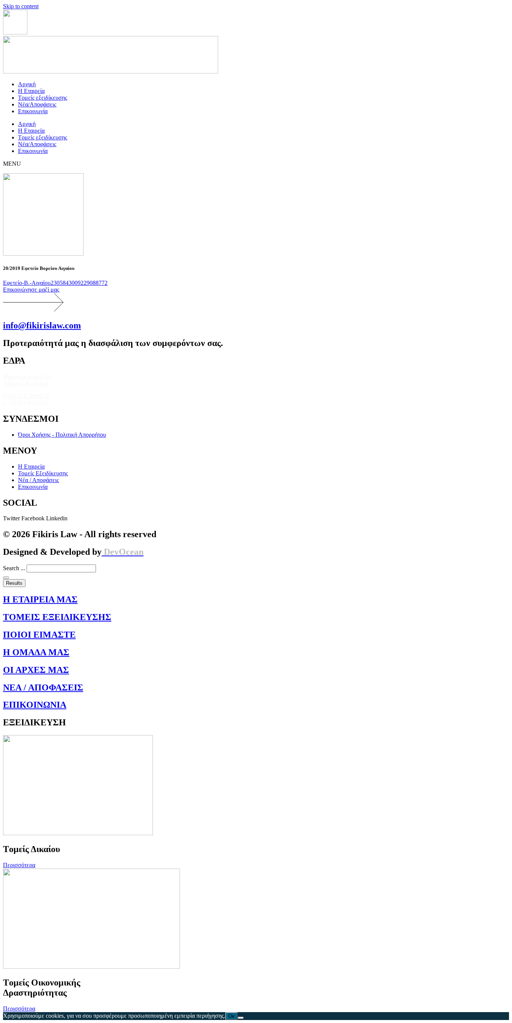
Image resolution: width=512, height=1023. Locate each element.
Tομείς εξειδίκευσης (42, 97)
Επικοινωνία (33, 111)
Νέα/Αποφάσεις (37, 104)
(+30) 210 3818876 (26, 396)
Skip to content (21, 6)
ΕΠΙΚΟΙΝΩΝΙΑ (34, 705)
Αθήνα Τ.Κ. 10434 (25, 383)
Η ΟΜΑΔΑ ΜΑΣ (36, 652)
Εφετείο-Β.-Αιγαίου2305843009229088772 (55, 283)
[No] (241, 1018)
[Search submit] (6, 578)
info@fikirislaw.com (42, 325)
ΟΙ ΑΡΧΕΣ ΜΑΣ (36, 670)
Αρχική (27, 84)
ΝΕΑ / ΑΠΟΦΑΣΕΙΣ (43, 687)
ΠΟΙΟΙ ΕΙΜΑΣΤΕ (39, 635)
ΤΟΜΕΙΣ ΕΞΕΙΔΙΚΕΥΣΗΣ (57, 617)
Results (14, 583)
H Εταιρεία (31, 91)
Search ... (14, 568)
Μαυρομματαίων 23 (27, 376)
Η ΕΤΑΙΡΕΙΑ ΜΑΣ (40, 599)
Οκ (231, 1016)
